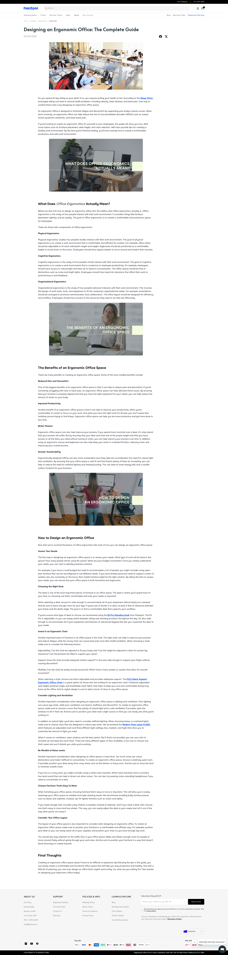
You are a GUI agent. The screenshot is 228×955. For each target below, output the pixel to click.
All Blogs (33, 21)
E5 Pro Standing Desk (118, 615)
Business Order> (174, 919)
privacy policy (151, 910)
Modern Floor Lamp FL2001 (136, 725)
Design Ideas (42, 21)
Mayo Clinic (146, 98)
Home (26, 21)
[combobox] (118, 8)
